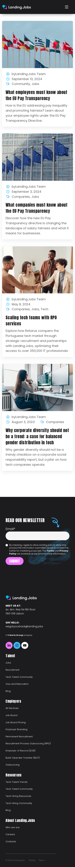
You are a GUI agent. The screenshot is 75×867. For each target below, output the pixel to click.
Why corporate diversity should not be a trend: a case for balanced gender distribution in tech (37, 436)
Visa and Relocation (17, 684)
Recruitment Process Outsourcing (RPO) (28, 743)
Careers (10, 834)
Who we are (13, 827)
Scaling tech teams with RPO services (31, 320)
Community (21, 84)
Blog (8, 691)
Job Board (11, 715)
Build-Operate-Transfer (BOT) (23, 757)
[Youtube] (24, 645)
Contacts (11, 841)
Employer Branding (16, 729)
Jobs (35, 84)
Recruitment (12, 669)
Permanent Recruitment (19, 736)
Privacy (32, 860)
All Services (12, 708)
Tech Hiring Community (19, 803)
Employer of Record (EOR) (20, 750)
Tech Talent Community (19, 677)
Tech (44, 309)
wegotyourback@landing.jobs (24, 626)
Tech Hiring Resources (18, 796)
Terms (50, 550)
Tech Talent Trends (16, 782)
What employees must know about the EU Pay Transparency (36, 95)
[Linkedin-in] (9, 645)
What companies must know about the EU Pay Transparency (36, 208)
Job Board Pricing (16, 722)
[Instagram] (16, 645)
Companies (21, 196)
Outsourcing (13, 764)
